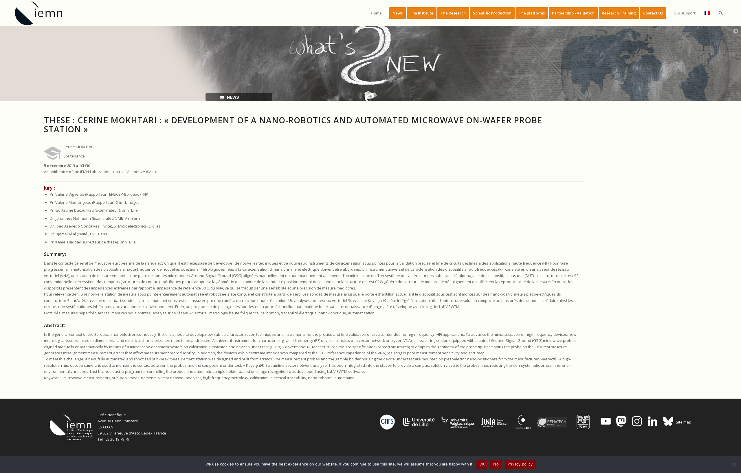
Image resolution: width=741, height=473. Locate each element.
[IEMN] (42, 13)
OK (482, 464)
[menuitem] (376, 13)
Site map (683, 422)
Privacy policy (520, 464)
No (496, 464)
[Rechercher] (720, 13)
